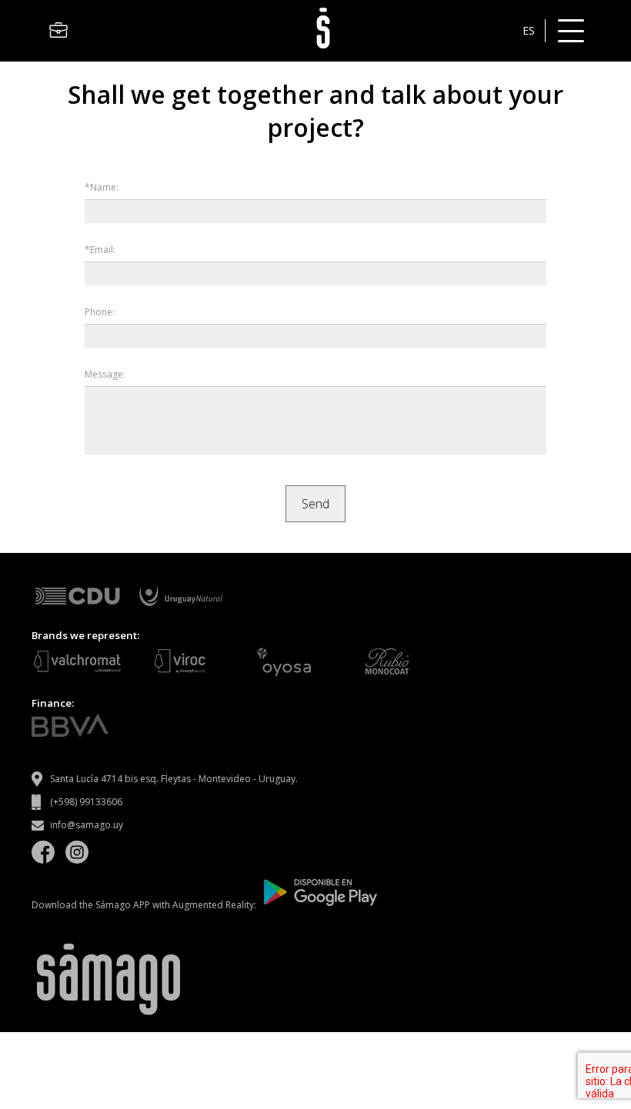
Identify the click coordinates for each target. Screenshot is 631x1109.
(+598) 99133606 (86, 801)
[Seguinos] (43, 854)
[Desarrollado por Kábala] (572, 1040)
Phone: (100, 311)
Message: (105, 374)
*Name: (102, 187)
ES (528, 30)
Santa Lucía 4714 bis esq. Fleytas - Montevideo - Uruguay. (174, 778)
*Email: (100, 249)
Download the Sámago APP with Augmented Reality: (145, 904)
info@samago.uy (86, 824)
